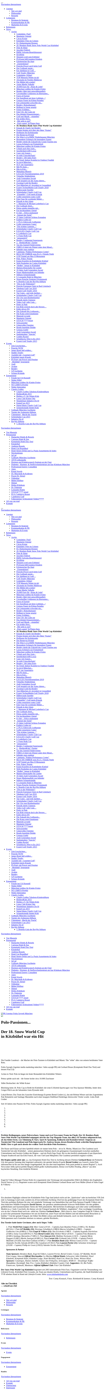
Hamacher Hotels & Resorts (22, 437)
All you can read (13, 501)
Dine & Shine (22, 48)
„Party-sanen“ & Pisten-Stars (28, 123)
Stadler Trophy (17, 353)
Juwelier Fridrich (23, 50)
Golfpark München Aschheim (23, 410)
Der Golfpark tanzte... (25, 68)
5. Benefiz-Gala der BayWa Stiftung (31, 424)
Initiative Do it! (17, 419)
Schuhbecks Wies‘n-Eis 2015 (28, 339)
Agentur (9, 9)
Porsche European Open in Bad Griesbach (33, 286)
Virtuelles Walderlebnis (25, 176)
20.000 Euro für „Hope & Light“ (29, 87)
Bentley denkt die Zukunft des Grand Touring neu (36, 142)
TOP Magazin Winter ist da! (27, 77)
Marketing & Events (19, 25)
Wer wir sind (16, 11)
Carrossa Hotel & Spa (20, 439)
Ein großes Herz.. (23, 119)
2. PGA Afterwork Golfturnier (28, 222)
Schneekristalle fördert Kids (27, 408)
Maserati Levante (23, 316)
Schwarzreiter (22, 323)
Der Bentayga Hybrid (25, 135)
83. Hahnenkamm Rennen (27, 43)
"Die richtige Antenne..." (26, 226)
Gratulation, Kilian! (24, 75)
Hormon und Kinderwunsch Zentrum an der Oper (31, 462)
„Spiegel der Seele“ (24, 215)
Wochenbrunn (17, 453)
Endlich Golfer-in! (23, 220)
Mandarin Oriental (23, 36)
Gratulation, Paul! (23, 34)
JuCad (13, 455)
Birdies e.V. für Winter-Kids (27, 396)
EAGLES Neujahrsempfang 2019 (30, 174)
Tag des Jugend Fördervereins (28, 245)
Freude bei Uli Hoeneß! (20, 378)
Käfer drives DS (23, 309)
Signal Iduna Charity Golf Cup (28, 405)
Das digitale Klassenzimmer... (28, 114)
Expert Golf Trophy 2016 (26, 291)
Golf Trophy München (25, 73)
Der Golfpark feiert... (24, 206)
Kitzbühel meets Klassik (21, 357)
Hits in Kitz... (21, 169)
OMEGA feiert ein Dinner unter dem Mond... (34, 247)
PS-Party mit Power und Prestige (24, 359)
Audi (13, 364)
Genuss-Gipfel (22, 330)
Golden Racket (22, 337)
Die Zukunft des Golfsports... (28, 311)
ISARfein (20, 55)
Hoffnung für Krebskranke (27, 132)
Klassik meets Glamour (26, 300)
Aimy (13, 469)
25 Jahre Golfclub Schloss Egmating (31, 217)
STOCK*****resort (24, 320)
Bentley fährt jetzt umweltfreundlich (30, 91)
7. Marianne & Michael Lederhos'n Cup (32, 204)
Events (9, 343)
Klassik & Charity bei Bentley (28, 128)
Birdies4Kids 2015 (24, 394)
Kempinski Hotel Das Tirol (22, 441)
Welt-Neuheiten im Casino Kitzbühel (31, 263)
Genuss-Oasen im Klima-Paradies (30, 100)
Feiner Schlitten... (23, 110)
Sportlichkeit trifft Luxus (26, 151)
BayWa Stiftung (17, 421)
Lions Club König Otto (25, 398)
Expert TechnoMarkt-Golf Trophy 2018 (32, 187)
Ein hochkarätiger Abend (26, 210)
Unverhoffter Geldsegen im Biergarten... (32, 93)
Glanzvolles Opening (25, 325)
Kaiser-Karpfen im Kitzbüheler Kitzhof (32, 261)
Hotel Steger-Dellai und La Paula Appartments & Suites (33, 451)
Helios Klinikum (18, 485)
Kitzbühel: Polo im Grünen (27, 41)
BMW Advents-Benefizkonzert (29, 52)
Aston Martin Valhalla (25, 84)
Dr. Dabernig (16, 487)
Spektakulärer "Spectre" (26, 334)
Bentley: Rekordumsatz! (26, 105)
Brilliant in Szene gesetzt (26, 107)
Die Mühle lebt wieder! (25, 82)
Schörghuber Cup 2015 (20, 417)
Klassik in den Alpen (24, 201)
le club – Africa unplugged (27, 213)
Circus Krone (21, 38)
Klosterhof (15, 444)
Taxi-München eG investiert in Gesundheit (33, 185)
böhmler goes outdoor (25, 249)
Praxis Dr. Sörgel (18, 476)
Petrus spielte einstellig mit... (27, 208)
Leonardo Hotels (18, 490)
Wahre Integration (18, 387)
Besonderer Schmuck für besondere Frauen (33, 139)
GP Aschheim (16, 371)
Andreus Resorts (18, 446)
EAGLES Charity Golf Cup (27, 231)
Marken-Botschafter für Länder (29, 268)
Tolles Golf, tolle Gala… (26, 302)
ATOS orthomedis (18, 460)
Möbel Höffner (17, 480)
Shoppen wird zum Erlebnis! (28, 57)
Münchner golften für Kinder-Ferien (31, 89)
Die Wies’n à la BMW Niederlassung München (35, 137)
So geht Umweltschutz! (25, 155)
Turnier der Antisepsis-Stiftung (23, 412)
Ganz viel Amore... (24, 153)
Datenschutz (11, 1385)
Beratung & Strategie (19, 20)
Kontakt (9, 503)
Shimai (14, 483)
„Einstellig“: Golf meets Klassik (29, 194)
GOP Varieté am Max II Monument (30, 256)
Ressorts (14, 16)
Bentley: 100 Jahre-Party (26, 158)
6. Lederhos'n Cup (23, 233)
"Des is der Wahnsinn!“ (25, 284)
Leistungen (10, 18)
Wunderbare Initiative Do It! (27, 401)
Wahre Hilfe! (16, 380)
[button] (1, 1131)
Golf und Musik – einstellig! (27, 116)
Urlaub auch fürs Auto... (26, 149)
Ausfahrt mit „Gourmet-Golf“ (23, 355)
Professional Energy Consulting (24, 467)
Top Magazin (11, 432)
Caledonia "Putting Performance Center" (32, 252)
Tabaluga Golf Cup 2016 (26, 288)
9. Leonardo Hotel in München (28, 277)
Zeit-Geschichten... (19, 346)
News (8, 29)
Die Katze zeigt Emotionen (27, 314)
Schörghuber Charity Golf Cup (28, 192)
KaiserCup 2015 (23, 403)
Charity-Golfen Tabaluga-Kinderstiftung (32, 392)
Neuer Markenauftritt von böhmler (30, 272)
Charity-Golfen (17, 389)
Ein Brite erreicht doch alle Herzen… (31, 307)
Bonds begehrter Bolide (26, 327)
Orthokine (15, 478)
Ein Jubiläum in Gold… (26, 71)
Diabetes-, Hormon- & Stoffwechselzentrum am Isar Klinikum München (40, 464)
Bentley (14, 369)
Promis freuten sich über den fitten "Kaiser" (34, 130)
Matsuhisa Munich (23, 171)
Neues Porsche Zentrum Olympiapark (31, 279)
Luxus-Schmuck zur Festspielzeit (29, 144)
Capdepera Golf (17, 497)
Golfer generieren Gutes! (26, 224)
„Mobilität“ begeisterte (20, 362)
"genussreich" (22, 238)
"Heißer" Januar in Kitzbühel (28, 265)
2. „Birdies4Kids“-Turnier (26, 243)
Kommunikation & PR (20, 22)
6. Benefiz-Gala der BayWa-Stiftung (31, 281)
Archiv (14, 32)
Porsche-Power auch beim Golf (29, 66)
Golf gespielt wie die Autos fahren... (31, 181)
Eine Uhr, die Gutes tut (25, 112)
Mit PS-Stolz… (22, 167)
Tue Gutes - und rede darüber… (29, 293)
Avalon (14, 366)
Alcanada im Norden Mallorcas (29, 80)
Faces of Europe (23, 96)
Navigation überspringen (11, 4)
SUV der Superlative (24, 165)
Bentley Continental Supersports (29, 240)
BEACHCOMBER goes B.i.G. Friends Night (35, 254)
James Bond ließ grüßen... (21, 350)
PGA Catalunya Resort (20, 494)
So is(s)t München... (24, 162)
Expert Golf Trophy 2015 (26, 341)
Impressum (10, 1388)
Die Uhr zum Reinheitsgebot (28, 298)
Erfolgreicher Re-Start (25, 61)
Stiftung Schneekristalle (25, 275)
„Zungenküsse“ (22, 64)
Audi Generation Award (26, 178)
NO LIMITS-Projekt (19, 385)
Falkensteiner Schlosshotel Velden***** (27, 499)
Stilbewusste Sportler (24, 190)
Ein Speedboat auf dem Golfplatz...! (30, 98)
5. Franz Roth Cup (24, 236)
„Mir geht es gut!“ (23, 121)
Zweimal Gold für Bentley (27, 183)
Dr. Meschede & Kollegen (22, 474)
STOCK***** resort (19, 492)
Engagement (11, 375)
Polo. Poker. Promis (24, 259)
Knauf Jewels (16, 471)
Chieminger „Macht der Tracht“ (24, 414)
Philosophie (16, 13)
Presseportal (11, 435)
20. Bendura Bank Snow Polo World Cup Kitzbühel (37, 45)
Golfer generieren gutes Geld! (28, 197)
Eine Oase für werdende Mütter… (30, 199)
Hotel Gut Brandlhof (19, 448)
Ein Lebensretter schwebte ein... (29, 103)
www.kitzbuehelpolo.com (57, 1274)
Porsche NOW (17, 348)
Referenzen (10, 27)
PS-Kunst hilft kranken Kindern (29, 59)
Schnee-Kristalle (18, 373)
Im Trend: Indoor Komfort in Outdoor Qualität (35, 160)
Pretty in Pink (21, 304)
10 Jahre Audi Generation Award (29, 270)
